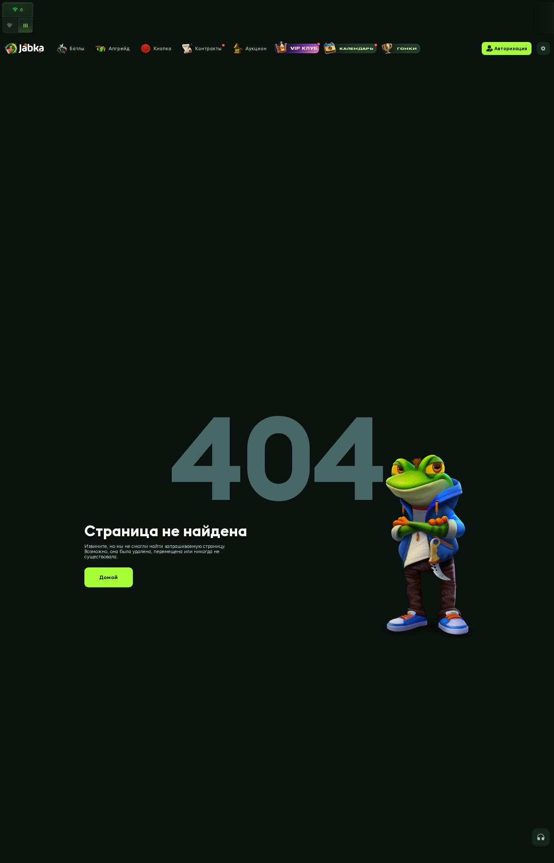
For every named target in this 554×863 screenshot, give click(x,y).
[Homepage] (24, 48)
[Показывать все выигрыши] (25, 25)
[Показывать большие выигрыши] (9, 25)
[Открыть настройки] (543, 48)
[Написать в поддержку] (541, 837)
